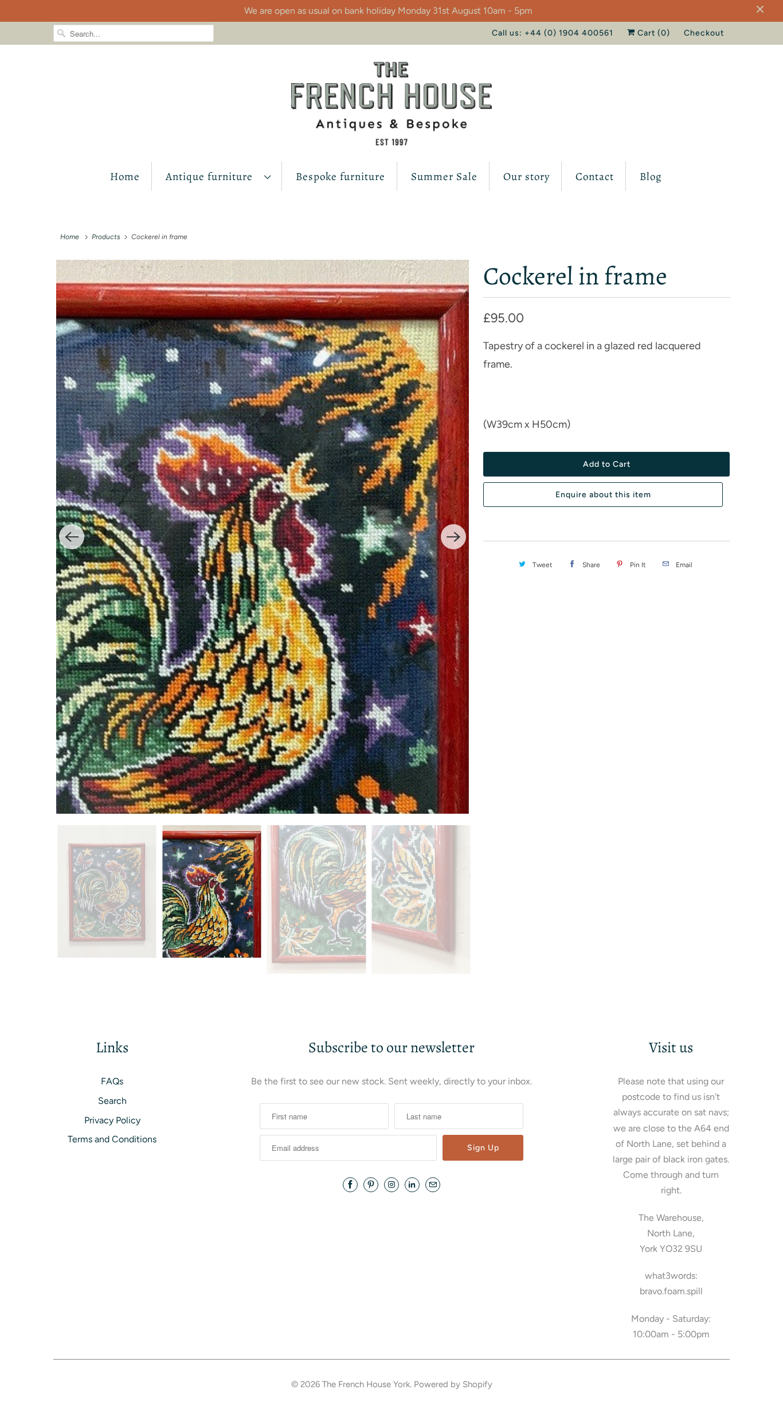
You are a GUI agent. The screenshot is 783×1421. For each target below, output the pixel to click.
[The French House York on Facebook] (350, 1184)
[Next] (453, 536)
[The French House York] (391, 106)
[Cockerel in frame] (262, 537)
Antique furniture (212, 176)
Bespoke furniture (340, 176)
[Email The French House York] (432, 1184)
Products (106, 237)
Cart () (652, 33)
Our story (526, 176)
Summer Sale (444, 176)
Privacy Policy (112, 1120)
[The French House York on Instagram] (391, 1184)
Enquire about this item (603, 494)
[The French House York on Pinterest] (370, 1184)
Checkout (704, 33)
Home (125, 176)
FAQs (112, 1081)
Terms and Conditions (112, 1139)
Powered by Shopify (453, 1384)
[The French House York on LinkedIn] (412, 1184)
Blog (651, 176)
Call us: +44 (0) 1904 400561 (552, 33)
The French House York (366, 1384)
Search (112, 1100)
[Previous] (71, 536)
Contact (594, 176)
